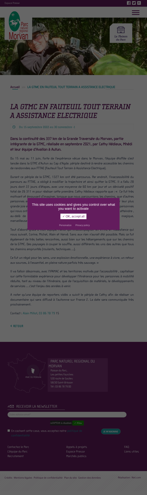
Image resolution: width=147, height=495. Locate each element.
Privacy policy (82, 225)
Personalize (65, 225)
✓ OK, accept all (73, 216)
